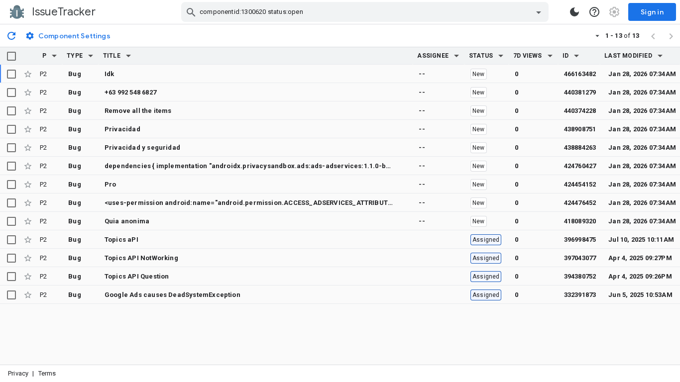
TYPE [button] (75, 55)
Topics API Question (137, 276)
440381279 (580, 92)
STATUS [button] (481, 55)
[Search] (191, 12)
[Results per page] (597, 35)
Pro (110, 184)
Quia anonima (127, 221)
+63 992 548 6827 (130, 92)
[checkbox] (11, 56)
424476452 (580, 202)
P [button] (44, 55)
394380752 (580, 276)
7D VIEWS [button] (527, 55)
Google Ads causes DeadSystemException (172, 294)
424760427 (580, 166)
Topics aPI (121, 239)
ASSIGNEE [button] (433, 55)
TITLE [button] (111, 55)
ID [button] (565, 55)
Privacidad (122, 129)
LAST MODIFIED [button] (628, 55)
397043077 (580, 258)
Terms (47, 373)
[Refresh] (11, 35)
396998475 (580, 239)
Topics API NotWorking (141, 258)
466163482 (580, 74)
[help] (594, 12)
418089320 (580, 221)
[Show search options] (539, 12)
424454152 (580, 184)
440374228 (580, 110)
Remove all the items (138, 110)
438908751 (580, 129)
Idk (109, 74)
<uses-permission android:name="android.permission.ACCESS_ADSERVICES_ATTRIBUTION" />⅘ (261, 202)
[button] (54, 55)
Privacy (18, 373)
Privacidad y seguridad (142, 147)
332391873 (580, 294)
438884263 (580, 147)
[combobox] (366, 12)
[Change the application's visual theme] (574, 12)
